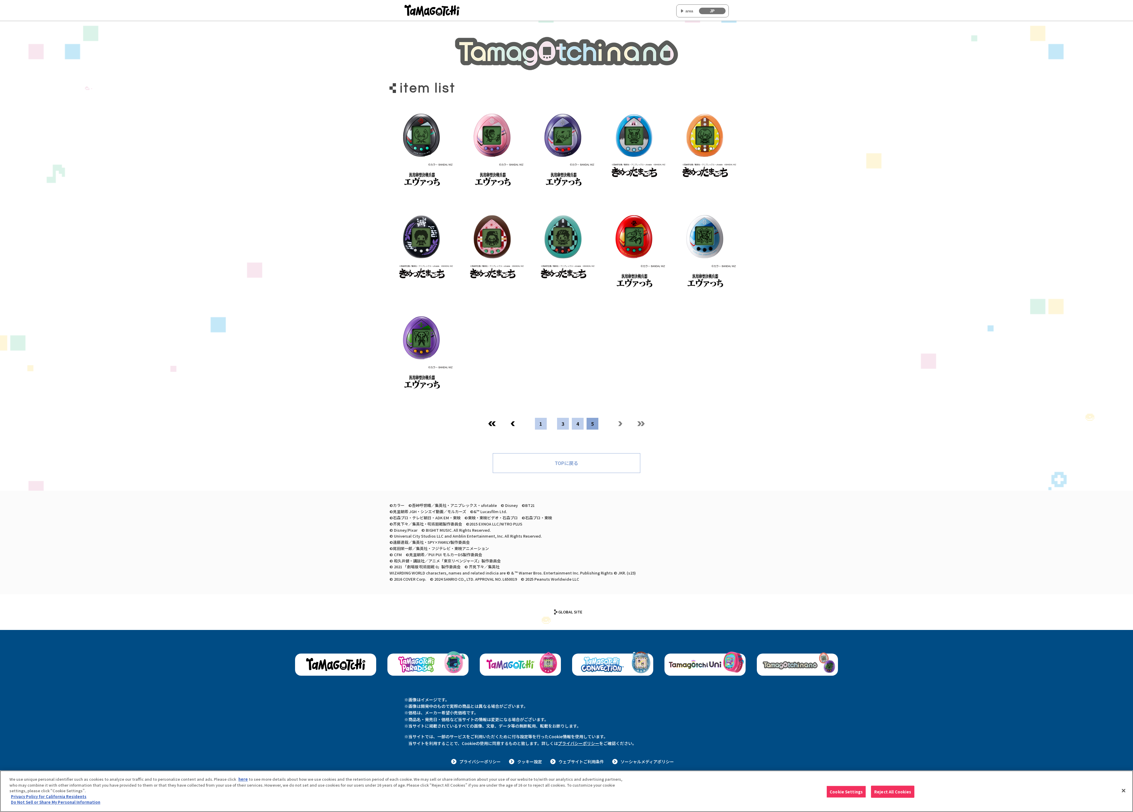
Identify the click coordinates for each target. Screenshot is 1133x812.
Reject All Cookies (892, 791)
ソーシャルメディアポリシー (647, 761)
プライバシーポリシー (578, 743)
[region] (566, 791)
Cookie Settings (846, 791)
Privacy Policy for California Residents (48, 796)
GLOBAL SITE (570, 612)
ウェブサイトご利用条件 (581, 761)
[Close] (1123, 790)
